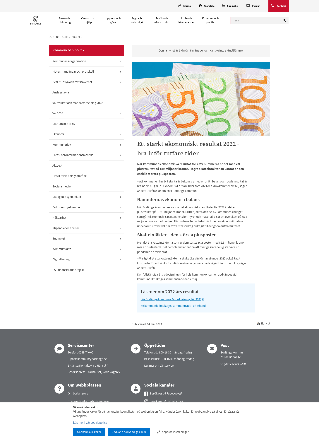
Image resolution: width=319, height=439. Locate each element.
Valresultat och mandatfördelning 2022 (77, 103)
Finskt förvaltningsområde (69, 176)
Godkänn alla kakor (89, 432)
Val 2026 (57, 113)
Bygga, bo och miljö (137, 20)
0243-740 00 (85, 352)
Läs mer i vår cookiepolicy (90, 422)
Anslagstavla (60, 92)
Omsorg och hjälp (88, 20)
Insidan (256, 6)
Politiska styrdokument (67, 207)
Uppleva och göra (113, 20)
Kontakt (281, 6)
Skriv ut (265, 323)
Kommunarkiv (61, 145)
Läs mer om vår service (159, 366)
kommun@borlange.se (92, 359)
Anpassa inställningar (175, 432)
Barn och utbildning (64, 20)
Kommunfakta (61, 249)
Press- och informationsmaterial (73, 155)
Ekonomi (58, 134)
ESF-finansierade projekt (68, 270)
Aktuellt (77, 37)
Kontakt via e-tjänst (93, 366)
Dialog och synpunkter (66, 197)
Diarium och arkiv (63, 124)
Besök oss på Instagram (166, 401)
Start (65, 37)
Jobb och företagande (186, 20)
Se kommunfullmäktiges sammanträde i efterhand (173, 306)
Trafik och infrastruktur (162, 20)
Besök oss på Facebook (166, 393)
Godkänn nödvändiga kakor (129, 432)
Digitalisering (61, 259)
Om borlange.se (78, 393)
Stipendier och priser (65, 228)
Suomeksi (232, 6)
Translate (209, 6)
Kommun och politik (210, 20)
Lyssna (187, 6)
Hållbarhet (59, 218)
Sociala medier (62, 186)
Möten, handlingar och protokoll (73, 72)
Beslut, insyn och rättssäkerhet (72, 82)
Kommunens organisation (69, 61)
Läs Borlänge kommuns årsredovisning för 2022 (172, 299)
